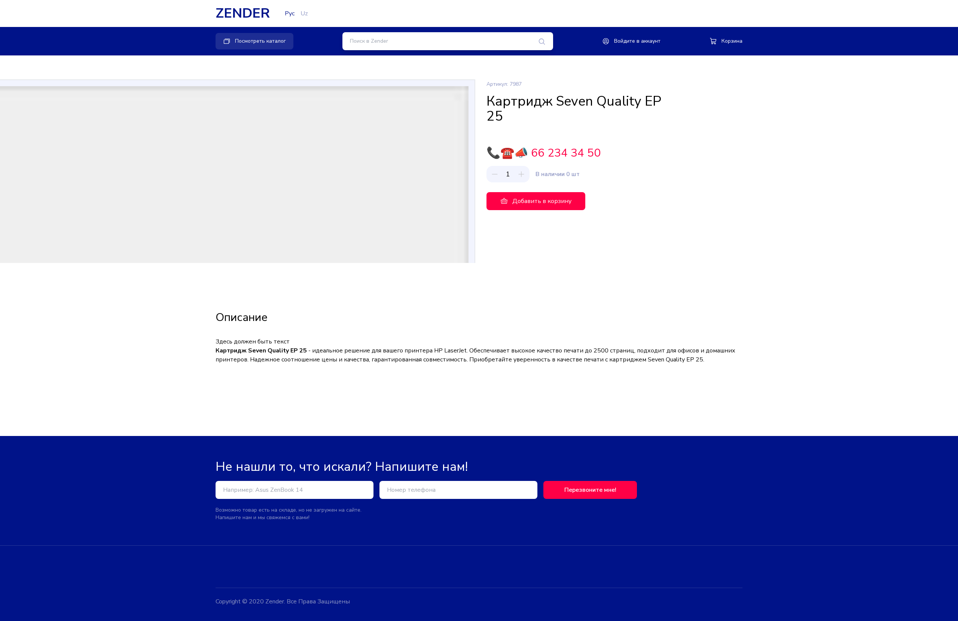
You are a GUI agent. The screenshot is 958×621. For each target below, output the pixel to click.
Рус (290, 13)
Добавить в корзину (541, 201)
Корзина (731, 41)
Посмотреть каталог (260, 41)
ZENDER (243, 13)
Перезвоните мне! (590, 490)
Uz (304, 13)
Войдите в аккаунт (637, 41)
